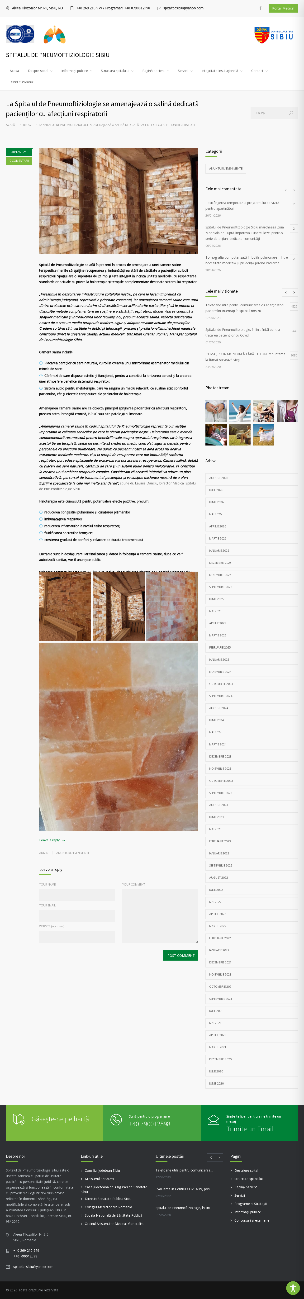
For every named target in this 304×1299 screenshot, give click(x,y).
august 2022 (218, 878)
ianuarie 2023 (219, 853)
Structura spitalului (115, 70)
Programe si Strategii (250, 1203)
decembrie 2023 (220, 756)
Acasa (14, 70)
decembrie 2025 (220, 563)
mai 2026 (215, 514)
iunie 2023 (216, 817)
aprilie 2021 (217, 1035)
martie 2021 (217, 1047)
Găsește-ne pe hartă (60, 1118)
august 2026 (218, 478)
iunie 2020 (216, 1083)
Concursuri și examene (251, 1220)
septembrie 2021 (220, 999)
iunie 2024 (216, 720)
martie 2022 (217, 926)
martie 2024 (217, 744)
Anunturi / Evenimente (73, 853)
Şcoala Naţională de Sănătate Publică (113, 1215)
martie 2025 (217, 635)
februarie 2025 (220, 647)
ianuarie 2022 (219, 950)
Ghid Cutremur (22, 82)
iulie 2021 (216, 1011)
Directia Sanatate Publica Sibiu (108, 1198)
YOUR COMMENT (133, 884)
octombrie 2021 (221, 987)
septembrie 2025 (220, 587)
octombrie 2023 (221, 781)
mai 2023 (215, 829)
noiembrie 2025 (220, 575)
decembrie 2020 (220, 1059)
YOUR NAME (47, 884)
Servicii (183, 70)
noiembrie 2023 (220, 769)
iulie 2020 (216, 1071)
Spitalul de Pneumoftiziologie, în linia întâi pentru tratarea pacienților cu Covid (184, 1207)
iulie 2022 (216, 890)
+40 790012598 (149, 1123)
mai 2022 (215, 902)
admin (43, 853)
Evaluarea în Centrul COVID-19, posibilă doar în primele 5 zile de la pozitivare (184, 1189)
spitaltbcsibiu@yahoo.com (183, 8)
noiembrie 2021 (220, 974)
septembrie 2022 (220, 865)
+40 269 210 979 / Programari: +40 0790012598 (113, 8)
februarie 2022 (220, 938)
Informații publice (74, 70)
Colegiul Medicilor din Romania (108, 1207)
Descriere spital (246, 1170)
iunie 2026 (216, 502)
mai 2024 (215, 732)
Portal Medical (283, 8)
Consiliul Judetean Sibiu (102, 1170)
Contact (257, 70)
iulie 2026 (216, 490)
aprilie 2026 (217, 526)
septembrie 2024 (220, 696)
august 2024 (218, 708)
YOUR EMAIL (47, 905)
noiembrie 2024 (220, 672)
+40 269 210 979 (26, 1250)
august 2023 (218, 805)
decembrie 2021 (220, 962)
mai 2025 (215, 611)
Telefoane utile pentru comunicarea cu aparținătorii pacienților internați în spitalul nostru (184, 1170)
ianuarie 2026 (219, 551)
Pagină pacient (153, 70)
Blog (27, 125)
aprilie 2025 (217, 623)
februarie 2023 (220, 841)
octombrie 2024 (221, 684)
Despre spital (38, 70)
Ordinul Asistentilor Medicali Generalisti (114, 1223)
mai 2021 (215, 1023)
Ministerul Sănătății (99, 1178)
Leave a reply (49, 840)
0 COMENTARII (19, 161)
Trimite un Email (249, 1128)
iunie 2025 (216, 599)
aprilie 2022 (217, 914)
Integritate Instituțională (219, 70)
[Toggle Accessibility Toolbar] (293, 1288)
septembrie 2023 (220, 793)
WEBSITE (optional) (51, 926)
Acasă (10, 125)
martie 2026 (217, 538)
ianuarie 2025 (219, 660)
